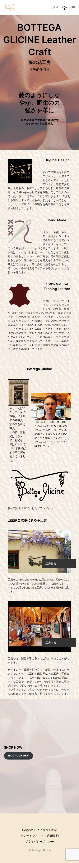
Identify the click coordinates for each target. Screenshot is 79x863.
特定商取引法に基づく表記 (39, 830)
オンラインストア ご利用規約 (40, 836)
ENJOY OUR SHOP (18, 755)
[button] (54, 7)
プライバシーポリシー (39, 841)
